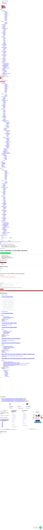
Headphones (3, 220)
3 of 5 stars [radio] (7, 276)
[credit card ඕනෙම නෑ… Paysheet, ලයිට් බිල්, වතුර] (34, 415)
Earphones (4, 129)
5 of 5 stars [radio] (13, 276)
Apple (4, 37)
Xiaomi (6, 85)
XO (3, 39)
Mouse (4, 233)
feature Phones (4, 24)
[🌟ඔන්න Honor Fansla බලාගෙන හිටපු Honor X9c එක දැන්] (39, 418)
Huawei (6, 15)
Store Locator (4, 2)
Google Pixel (7, 13)
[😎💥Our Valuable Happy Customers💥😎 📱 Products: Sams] (39, 415)
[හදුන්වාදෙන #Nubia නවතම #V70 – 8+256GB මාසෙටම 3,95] (36, 415)
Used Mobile (3, 26)
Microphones (5, 148)
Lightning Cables (5, 64)
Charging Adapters (4, 214)
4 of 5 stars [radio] (10, 276)
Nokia (4, 25)
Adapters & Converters (6, 152)
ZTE (5, 20)
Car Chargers (5, 230)
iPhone (6, 11)
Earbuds (3, 36)
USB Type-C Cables (8, 141)
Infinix (6, 16)
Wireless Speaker (4, 116)
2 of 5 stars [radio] (4, 276)
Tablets (3, 21)
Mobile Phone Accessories (5, 65)
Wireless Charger (4, 58)
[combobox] (4, 76)
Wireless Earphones (4, 47)
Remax (4, 107)
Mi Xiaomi (8, 134)
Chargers (4, 121)
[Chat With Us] (27, 404)
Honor (6, 14)
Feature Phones (4, 96)
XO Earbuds (6, 311)
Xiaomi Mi (4, 117)
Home (1, 241)
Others (4, 72)
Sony (4, 27)
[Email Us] (19, 404)
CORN (4, 40)
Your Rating (1, 275)
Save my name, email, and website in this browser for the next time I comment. (11, 287)
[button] (0, 243)
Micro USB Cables (5, 63)
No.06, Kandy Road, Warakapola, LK (4, 420)
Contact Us (3, 166)
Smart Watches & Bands (5, 28)
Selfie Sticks (5, 151)
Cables (2, 62)
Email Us (19, 406)
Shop (2, 161)
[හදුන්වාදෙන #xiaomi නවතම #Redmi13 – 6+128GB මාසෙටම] (41, 415)
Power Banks (3, 32)
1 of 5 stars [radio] (1, 276)
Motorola (6, 88)
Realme (6, 91)
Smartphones (3, 10)
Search (11, 237)
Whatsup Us (11, 406)
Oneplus (6, 17)
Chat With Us (28, 406)
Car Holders (5, 71)
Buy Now (5, 262)
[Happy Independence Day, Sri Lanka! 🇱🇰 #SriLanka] (41, 418)
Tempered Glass (5, 66)
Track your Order (14, 426)
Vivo (5, 19)
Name (1, 284)
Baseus (4, 33)
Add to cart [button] (3, 320)
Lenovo (4, 41)
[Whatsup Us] (10, 404)
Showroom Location (3, 417)
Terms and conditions (4, 74)
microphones (3, 68)
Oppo (6, 18)
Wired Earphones (4, 44)
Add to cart (1, 262)
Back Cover (5, 67)
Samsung (6, 12)
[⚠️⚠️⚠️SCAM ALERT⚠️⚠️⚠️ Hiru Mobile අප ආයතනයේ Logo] (36, 418)
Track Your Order (4, 3)
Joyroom (4, 29)
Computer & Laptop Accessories (6, 73)
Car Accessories (4, 70)
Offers (2, 165)
